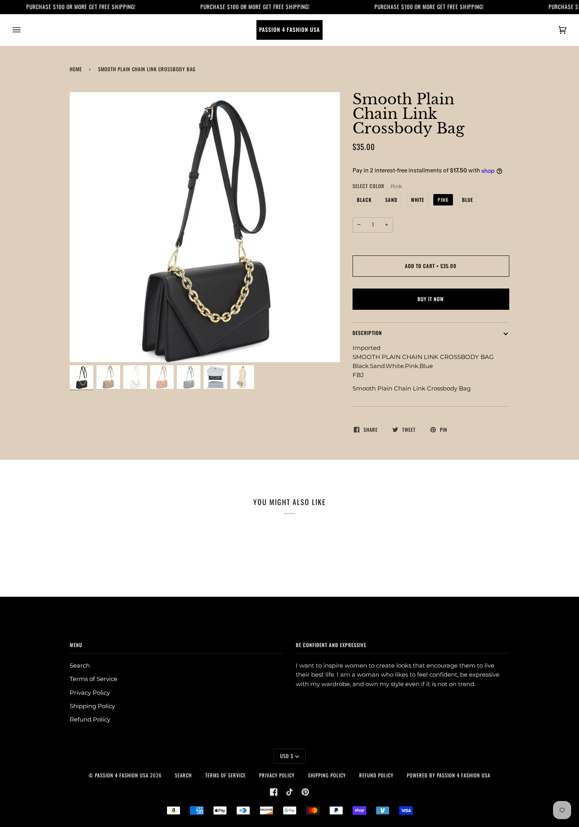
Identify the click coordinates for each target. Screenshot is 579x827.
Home (76, 69)
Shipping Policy (92, 706)
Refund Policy (90, 719)
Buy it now (431, 299)
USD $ (286, 756)
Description (367, 333)
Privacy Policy (90, 692)
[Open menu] (24, 30)
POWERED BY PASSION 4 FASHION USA (448, 775)
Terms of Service (93, 679)
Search (80, 665)
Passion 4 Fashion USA (121, 775)
